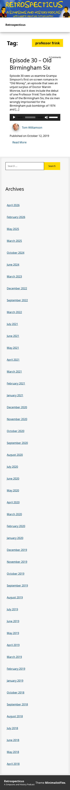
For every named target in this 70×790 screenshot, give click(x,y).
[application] (35, 117)
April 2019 (13, 645)
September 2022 (17, 300)
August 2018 (15, 716)
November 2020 (17, 419)
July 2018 (12, 728)
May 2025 (13, 229)
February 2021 (16, 383)
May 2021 (13, 348)
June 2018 (13, 740)
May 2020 (13, 490)
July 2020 (12, 467)
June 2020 (13, 478)
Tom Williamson (32, 127)
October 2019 (15, 574)
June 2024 (13, 264)
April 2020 (13, 502)
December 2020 (17, 407)
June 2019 (13, 621)
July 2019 (12, 609)
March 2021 (14, 371)
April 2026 (13, 205)
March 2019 (14, 657)
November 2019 (17, 562)
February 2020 (16, 526)
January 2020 (15, 538)
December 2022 (17, 288)
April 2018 (13, 764)
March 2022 (14, 312)
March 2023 (14, 276)
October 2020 (15, 431)
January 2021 (15, 395)
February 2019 (16, 669)
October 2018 (15, 692)
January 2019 (15, 681)
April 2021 (13, 360)
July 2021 (12, 324)
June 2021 (13, 336)
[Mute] (46, 117)
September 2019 (17, 585)
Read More (19, 142)
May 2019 (13, 633)
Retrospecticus (15, 25)
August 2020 (15, 455)
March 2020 (14, 514)
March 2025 (14, 241)
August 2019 (15, 597)
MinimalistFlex (55, 783)
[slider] (54, 117)
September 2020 (17, 443)
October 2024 (15, 253)
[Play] (14, 117)
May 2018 (13, 752)
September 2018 (17, 704)
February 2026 (16, 217)
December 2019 (17, 550)
